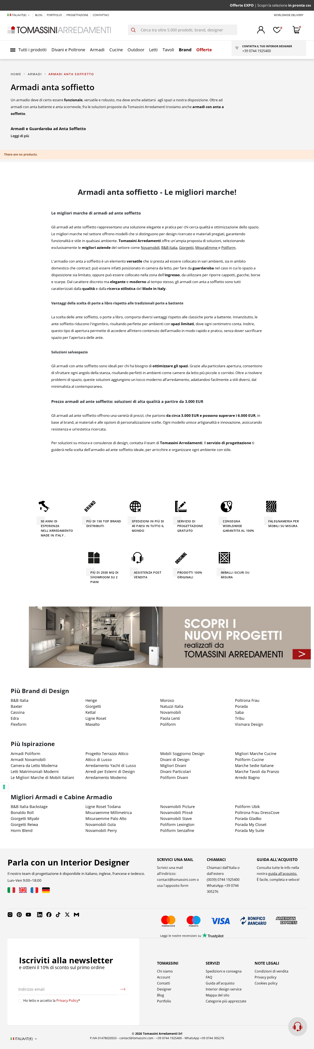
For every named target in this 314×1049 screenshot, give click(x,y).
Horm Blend (21, 830)
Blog (160, 995)
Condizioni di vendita (271, 971)
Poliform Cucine (249, 759)
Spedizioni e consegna (224, 971)
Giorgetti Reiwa (24, 824)
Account (163, 977)
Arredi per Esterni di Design (110, 771)
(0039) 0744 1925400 (223, 879)
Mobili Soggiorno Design (182, 753)
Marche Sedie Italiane (254, 765)
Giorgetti (93, 706)
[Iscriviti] (122, 989)
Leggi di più (20, 136)
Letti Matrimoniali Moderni (35, 771)
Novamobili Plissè (176, 812)
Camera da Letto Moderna (34, 765)
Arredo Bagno (247, 777)
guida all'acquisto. (282, 873)
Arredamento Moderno (106, 777)
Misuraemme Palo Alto (105, 818)
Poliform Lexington (177, 824)
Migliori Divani (173, 765)
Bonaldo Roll (22, 812)
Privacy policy (265, 977)
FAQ (209, 977)
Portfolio (164, 1001)
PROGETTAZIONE (77, 15)
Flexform (18, 724)
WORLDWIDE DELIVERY (288, 15)
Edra (15, 718)
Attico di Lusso (98, 759)
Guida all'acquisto (220, 983)
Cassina (18, 712)
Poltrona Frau (247, 700)
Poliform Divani (174, 777)
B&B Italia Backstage (29, 806)
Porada (241, 706)
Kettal (90, 712)
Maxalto (92, 724)
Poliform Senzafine (177, 830)
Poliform (168, 724)
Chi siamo (165, 971)
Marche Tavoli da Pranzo (257, 771)
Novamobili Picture (177, 806)
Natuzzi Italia (171, 706)
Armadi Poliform (25, 753)
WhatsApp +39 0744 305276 (204, 1038)
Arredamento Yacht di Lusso (110, 765)
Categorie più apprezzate (226, 1001)
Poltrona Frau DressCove (257, 812)
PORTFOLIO (55, 15)
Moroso (167, 700)
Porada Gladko (248, 818)
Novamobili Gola (100, 824)
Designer (164, 989)
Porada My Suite (249, 830)
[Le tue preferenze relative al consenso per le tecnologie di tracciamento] (4, 787)
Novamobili (170, 712)
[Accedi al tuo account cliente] (261, 30)
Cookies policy (266, 983)
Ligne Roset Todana (103, 806)
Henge (91, 700)
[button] (28, 50)
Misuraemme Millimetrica (108, 812)
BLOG (39, 15)
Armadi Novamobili (28, 759)
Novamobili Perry (101, 830)
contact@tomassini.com (176, 879)
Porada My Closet (250, 824)
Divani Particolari (175, 771)
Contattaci (101, 15)
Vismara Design (249, 724)
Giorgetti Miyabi (25, 818)
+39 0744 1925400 (169, 1038)
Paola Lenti (170, 718)
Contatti (163, 983)
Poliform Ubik (247, 806)
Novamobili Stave (176, 818)
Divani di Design (174, 759)
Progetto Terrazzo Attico (106, 753)
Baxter (16, 706)
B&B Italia (19, 700)
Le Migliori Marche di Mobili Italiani (42, 777)
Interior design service (224, 989)
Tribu (239, 718)
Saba (239, 712)
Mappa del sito (217, 995)
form (184, 885)
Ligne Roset (95, 718)
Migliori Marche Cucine (255, 753)
